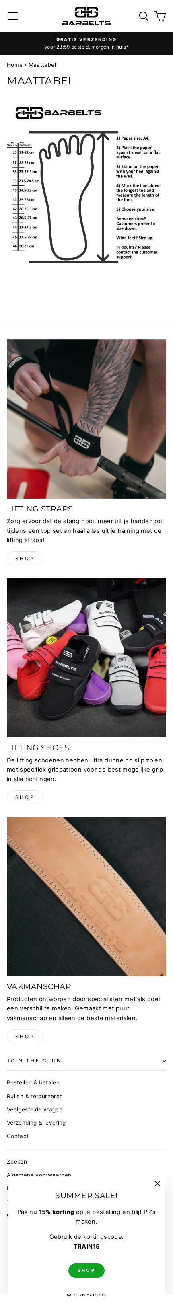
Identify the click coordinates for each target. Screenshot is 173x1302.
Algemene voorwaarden (39, 1175)
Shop (25, 558)
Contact (18, 1136)
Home (15, 65)
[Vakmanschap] (86, 896)
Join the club (34, 1061)
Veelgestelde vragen (34, 1109)
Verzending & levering (36, 1122)
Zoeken (17, 1161)
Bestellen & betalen (33, 1082)
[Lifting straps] (86, 419)
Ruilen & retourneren (35, 1096)
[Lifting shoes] (86, 657)
